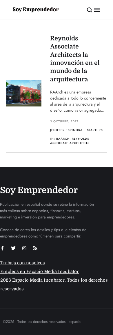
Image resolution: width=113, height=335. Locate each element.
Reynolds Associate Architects (70, 140)
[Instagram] (24, 248)
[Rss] (35, 248)
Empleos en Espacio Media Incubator (39, 271)
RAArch (63, 138)
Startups (95, 130)
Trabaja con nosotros (22, 262)
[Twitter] (13, 248)
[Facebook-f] (2, 248)
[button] (89, 10)
